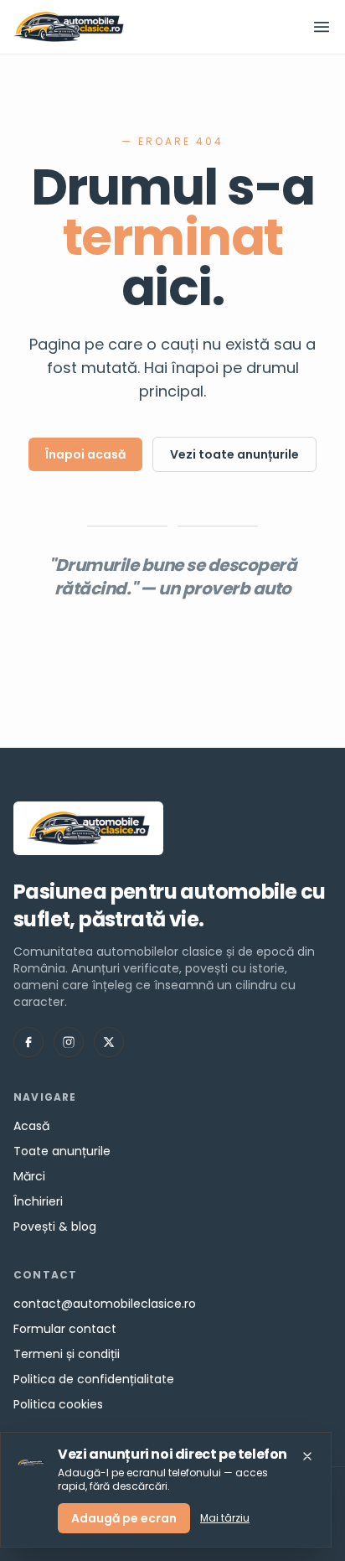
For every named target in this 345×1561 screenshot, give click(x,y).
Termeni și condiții (66, 1354)
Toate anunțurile (62, 1151)
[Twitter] (109, 1042)
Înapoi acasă (85, 454)
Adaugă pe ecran (124, 1518)
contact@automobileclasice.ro (104, 1303)
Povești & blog (54, 1226)
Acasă (31, 1126)
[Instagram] (69, 1042)
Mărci (29, 1176)
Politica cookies (58, 1404)
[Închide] (307, 1456)
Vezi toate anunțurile (234, 454)
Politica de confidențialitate (93, 1379)
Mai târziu (225, 1518)
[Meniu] (321, 27)
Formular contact (64, 1328)
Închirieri (38, 1201)
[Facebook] (28, 1042)
